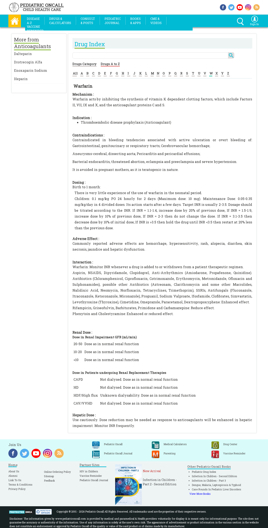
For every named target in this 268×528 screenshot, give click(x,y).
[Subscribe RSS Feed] (256, 7)
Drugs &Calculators (60, 21)
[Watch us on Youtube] (240, 7)
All (75, 73)
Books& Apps (135, 21)
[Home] (14, 20)
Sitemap (49, 476)
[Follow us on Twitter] (231, 7)
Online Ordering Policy (57, 471)
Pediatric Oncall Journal (94, 480)
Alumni (12, 475)
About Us (13, 471)
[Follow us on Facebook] (223, 7)
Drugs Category (84, 64)
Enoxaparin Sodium (30, 70)
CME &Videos (156, 21)
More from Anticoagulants (32, 43)
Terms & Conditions (20, 484)
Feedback (49, 480)
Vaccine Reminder (91, 475)
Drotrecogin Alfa (28, 62)
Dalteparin (23, 53)
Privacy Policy (17, 489)
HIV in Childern (89, 471)
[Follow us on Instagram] (248, 7)
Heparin (21, 79)
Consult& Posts (88, 21)
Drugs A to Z (110, 64)
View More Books (200, 493)
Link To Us (14, 480)
